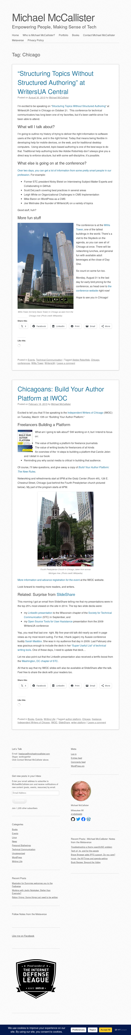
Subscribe (19, 800)
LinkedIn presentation (40, 613)
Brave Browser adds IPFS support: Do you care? (93, 854)
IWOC (54, 722)
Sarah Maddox (33, 641)
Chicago (95, 359)
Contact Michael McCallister (99, 35)
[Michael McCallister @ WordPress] (89, 819)
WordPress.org (77, 765)
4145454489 (76, 814)
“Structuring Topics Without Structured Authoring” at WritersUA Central (55, 82)
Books (75, 35)
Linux (14, 837)
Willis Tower (37, 363)
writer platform (78, 722)
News (14, 841)
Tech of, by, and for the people (85, 850)
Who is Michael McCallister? (39, 35)
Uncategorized (18, 853)
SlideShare (66, 594)
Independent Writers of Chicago (85, 412)
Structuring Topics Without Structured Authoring (79, 106)
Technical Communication (49, 359)
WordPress (17, 857)
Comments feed (78, 761)
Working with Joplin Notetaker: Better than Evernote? (31, 892)
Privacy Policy (36, 40)
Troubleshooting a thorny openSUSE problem (91, 846)
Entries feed (76, 757)
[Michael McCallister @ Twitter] (78, 819)
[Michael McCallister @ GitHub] (73, 819)
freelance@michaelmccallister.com (34, 753)
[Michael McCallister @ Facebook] (83, 819)
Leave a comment (66, 363)
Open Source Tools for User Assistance (50, 621)
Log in (74, 753)
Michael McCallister (53, 17)
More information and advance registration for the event (49, 580)
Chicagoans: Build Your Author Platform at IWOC (61, 393)
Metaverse (18, 40)
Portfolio (63, 35)
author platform (73, 719)
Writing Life (49, 719)
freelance (96, 719)
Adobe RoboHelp (81, 359)
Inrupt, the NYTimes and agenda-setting (89, 858)
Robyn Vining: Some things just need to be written (35, 897)
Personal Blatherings (21, 845)
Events (31, 359)
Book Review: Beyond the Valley (85, 862)
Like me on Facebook (23, 935)
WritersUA (50, 363)
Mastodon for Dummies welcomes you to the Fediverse (32, 885)
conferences (24, 363)
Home (15, 35)
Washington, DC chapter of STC (40, 661)
